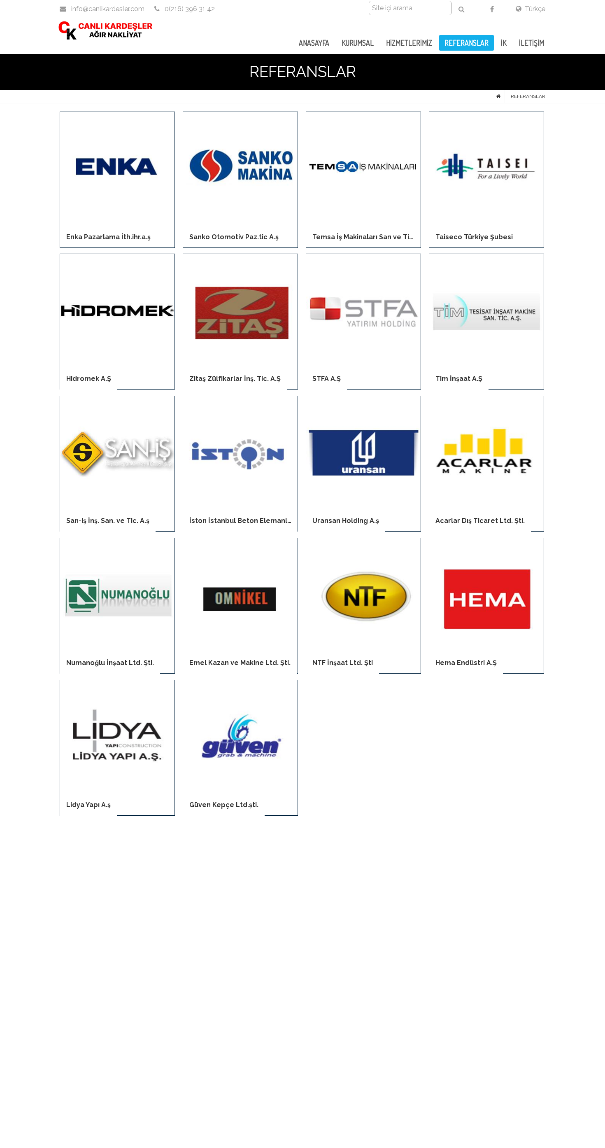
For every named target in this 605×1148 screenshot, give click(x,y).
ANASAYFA (314, 42)
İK (504, 42)
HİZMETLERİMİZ (409, 42)
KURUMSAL (358, 42)
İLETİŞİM (531, 42)
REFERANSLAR (466, 42)
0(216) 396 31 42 (189, 9)
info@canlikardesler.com (107, 9)
